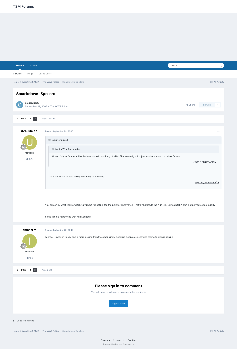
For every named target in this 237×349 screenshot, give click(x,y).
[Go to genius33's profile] (19, 104)
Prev (23, 118)
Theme (104, 340)
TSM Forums (23, 6)
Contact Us (119, 340)
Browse (20, 65)
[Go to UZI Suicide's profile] (29, 142)
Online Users (45, 73)
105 (31, 258)
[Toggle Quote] (49, 140)
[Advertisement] (118, 37)
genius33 (33, 103)
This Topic (207, 65)
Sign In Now (118, 303)
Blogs (30, 73)
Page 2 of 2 (47, 118)
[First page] (17, 119)
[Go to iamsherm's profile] (29, 241)
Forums (17, 73)
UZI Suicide (29, 131)
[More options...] (218, 131)
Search (33, 65)
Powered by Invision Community (118, 344)
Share (191, 104)
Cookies (132, 340)
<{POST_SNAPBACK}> (204, 162)
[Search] (220, 65)
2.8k (30, 159)
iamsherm (29, 230)
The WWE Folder (59, 106)
